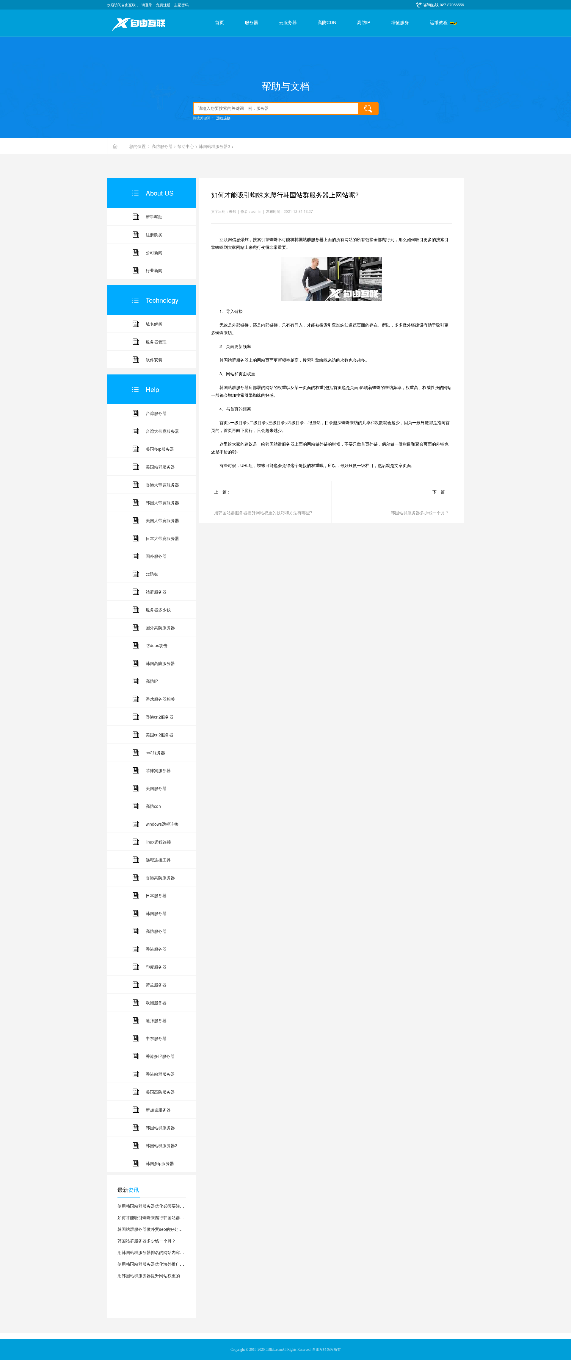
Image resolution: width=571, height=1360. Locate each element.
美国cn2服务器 (159, 735)
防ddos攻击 (156, 645)
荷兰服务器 (156, 985)
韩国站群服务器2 (214, 146)
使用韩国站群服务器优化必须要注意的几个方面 (161, 1206)
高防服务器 (162, 146)
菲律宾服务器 (158, 770)
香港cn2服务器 (159, 717)
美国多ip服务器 (160, 449)
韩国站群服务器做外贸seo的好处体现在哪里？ (160, 1229)
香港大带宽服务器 (162, 485)
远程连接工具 (158, 860)
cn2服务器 (155, 752)
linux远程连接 (158, 842)
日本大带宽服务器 (162, 538)
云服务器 (288, 22)
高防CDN (327, 22)
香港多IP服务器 (160, 1056)
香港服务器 (156, 949)
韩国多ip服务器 (160, 1163)
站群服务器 (156, 592)
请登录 (147, 4)
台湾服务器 (156, 413)
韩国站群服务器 (160, 1128)
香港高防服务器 (160, 877)
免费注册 (163, 4)
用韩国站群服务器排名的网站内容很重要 (154, 1252)
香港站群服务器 (160, 1074)
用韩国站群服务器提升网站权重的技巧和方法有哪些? (166, 1275)
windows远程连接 (162, 824)
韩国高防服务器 (160, 663)
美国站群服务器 (160, 467)
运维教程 (439, 22)
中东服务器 (156, 1038)
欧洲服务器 (156, 1002)
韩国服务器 (156, 913)
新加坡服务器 (158, 1110)
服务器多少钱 (158, 610)
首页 (219, 22)
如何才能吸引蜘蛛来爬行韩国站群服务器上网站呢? (164, 1217)
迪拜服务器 (156, 1020)
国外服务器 (156, 556)
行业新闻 (154, 270)
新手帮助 (154, 217)
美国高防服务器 (160, 1092)
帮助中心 (185, 146)
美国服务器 (156, 788)
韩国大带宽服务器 (162, 502)
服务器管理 (156, 342)
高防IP (363, 22)
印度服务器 (156, 967)
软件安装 (154, 360)
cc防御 (152, 574)
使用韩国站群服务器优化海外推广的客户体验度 (161, 1264)
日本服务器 (156, 895)
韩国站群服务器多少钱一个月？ (146, 1241)
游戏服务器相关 (160, 699)
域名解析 (154, 324)
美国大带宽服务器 (162, 520)
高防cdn (153, 806)
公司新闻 (154, 252)
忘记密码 (181, 4)
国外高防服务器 (160, 627)
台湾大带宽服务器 (162, 431)
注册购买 (154, 235)
